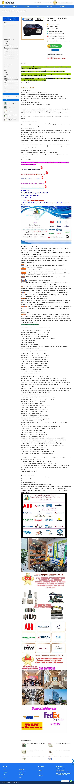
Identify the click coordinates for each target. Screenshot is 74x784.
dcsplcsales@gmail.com (47, 2)
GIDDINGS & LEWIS (7, 45)
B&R (5, 28)
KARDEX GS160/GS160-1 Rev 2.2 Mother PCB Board (62, 751)
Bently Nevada (6, 33)
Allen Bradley (6, 26)
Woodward (6, 84)
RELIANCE (6, 74)
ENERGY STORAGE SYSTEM (9, 39)
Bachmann (6, 30)
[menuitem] (3, 7)
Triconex (5, 82)
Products (40, 770)
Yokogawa (6, 90)
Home (40, 768)
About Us (40, 772)
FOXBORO (6, 41)
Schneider (6, 78)
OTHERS (5, 70)
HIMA (5, 47)
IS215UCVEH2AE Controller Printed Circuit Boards (36, 743)
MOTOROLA (6, 66)
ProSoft (5, 72)
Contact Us (41, 775)
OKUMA (5, 68)
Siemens (5, 80)
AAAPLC (5, 22)
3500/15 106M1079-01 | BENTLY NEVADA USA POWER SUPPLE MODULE (35, 757)
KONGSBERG (6, 57)
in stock (51, 53)
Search (16, 97)
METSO (5, 61)
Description (23, 63)
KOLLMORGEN (7, 55)
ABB (5, 24)
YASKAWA (6, 88)
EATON (5, 35)
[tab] (23, 63)
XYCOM (5, 86)
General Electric (7, 43)
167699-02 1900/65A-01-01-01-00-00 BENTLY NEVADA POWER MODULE (62, 757)
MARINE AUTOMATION (8, 59)
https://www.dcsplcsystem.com (35, 200)
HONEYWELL (6, 49)
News (40, 773)
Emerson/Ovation (7, 37)
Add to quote (55, 50)
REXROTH (6, 76)
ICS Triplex (6, 51)
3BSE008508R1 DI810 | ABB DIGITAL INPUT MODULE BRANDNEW (35, 751)
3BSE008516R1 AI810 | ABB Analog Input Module (62, 743)
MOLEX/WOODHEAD (8, 64)
